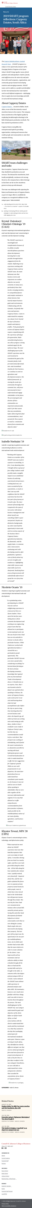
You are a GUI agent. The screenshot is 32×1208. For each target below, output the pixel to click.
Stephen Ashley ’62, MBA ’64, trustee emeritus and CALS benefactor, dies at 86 (16, 1107)
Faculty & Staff (5, 1161)
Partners (4, 1163)
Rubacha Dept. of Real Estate (8, 1179)
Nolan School (5, 1173)
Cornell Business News (10, 6)
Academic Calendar (6, 1186)
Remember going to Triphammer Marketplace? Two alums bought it (16, 1118)
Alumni (3, 1156)
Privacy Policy (5, 1204)
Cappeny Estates (7, 107)
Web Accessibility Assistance (9, 1206)
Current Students (6, 1158)
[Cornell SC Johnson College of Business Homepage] (16, 1144)
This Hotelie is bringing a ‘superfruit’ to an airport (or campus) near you (14, 1129)
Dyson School (5, 1171)
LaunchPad (4, 1194)
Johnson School (5, 1176)
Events (3, 1189)
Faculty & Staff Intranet (7, 1191)
